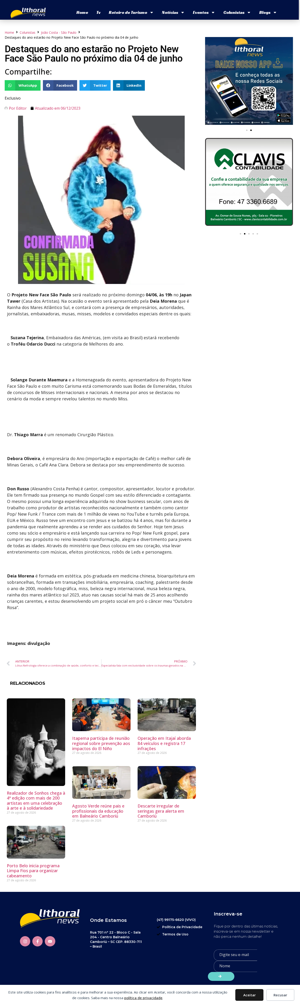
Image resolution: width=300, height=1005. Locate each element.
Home (82, 12)
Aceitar (249, 995)
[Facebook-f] (37, 941)
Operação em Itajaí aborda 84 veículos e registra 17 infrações (164, 743)
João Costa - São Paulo (58, 32)
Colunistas (233, 12)
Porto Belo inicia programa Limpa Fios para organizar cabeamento (33, 870)
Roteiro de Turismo (128, 12)
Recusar (280, 995)
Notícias (170, 12)
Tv (98, 12)
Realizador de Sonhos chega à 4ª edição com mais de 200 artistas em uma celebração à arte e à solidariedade (36, 800)
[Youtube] (50, 941)
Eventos (201, 12)
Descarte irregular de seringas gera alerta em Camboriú (161, 811)
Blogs (264, 12)
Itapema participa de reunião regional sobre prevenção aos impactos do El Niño (101, 743)
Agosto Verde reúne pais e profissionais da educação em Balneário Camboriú (98, 811)
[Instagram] (25, 941)
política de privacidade (143, 997)
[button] (23, 85)
